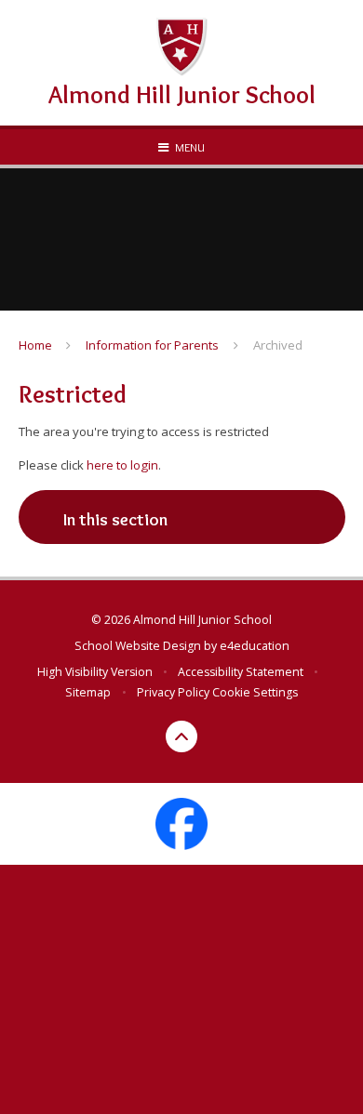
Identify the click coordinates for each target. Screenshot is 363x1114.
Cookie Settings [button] (255, 692)
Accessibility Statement (240, 672)
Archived (277, 345)
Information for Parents (152, 345)
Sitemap (88, 692)
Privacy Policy (173, 692)
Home (35, 345)
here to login (122, 465)
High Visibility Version (95, 672)
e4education (254, 646)
